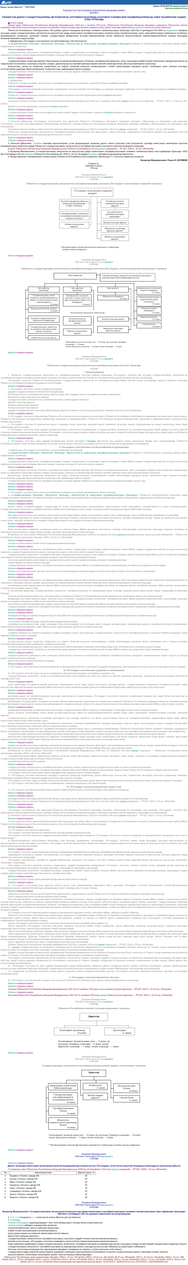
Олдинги (12, 98)
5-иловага (54, 106)
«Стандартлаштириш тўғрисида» (24, 453)
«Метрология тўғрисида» (53, 44)
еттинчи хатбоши (16, 1225)
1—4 (34, 1217)
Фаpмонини (172, 30)
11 (19, 1217)
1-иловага (114, 83)
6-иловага (108, 112)
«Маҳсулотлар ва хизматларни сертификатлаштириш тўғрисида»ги (99, 44)
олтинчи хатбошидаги (18, 1223)
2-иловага (172, 89)
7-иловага (38, 143)
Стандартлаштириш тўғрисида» (24, 44)
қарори (124, 101)
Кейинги (12, 49)
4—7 (14, 1217)
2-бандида (91, 441)
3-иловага (108, 95)
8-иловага (93, 154)
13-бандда (15, 1220)
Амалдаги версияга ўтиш (176, 8)
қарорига (140, 27)
